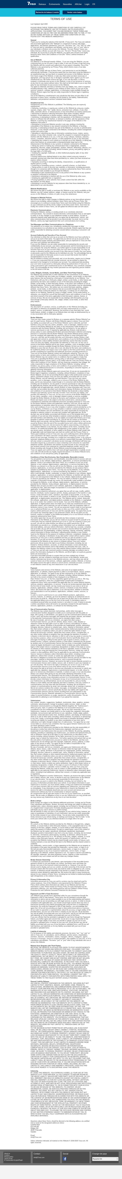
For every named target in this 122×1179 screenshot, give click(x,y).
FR (93, 4)
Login (87, 4)
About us (7, 1153)
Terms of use (8, 1158)
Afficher (78, 4)
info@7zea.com (39, 1157)
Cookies (7, 1155)
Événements (54, 4)
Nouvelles (67, 4)
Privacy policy (8, 1157)
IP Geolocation (9, 1160)
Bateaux (42, 4)
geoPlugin (19, 1160)
